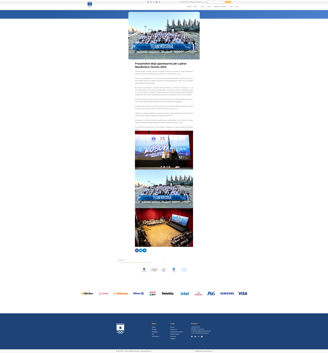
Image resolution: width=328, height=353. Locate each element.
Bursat (172, 327)
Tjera (236, 6)
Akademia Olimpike (220, 6)
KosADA (154, 329)
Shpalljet (172, 338)
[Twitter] (151, 2)
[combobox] (214, 2)
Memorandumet (174, 334)
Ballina (189, 6)
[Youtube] (156, 2)
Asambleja (155, 332)
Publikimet (173, 336)
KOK (195, 6)
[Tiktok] (159, 2)
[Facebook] (148, 2)
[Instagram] (154, 2)
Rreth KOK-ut (155, 336)
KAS (231, 6)
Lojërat (209, 6)
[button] (137, 250)
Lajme (202, 6)
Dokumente (173, 329)
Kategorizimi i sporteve (176, 332)
